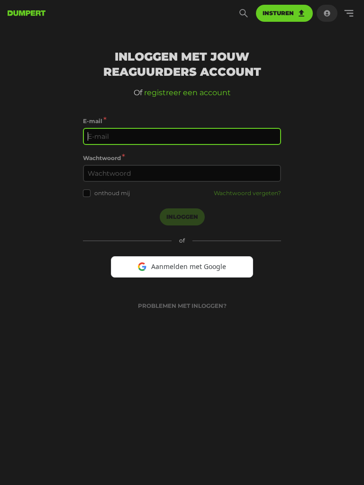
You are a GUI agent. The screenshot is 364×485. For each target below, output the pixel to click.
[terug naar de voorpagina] (27, 13)
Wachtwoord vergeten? (247, 193)
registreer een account (187, 92)
